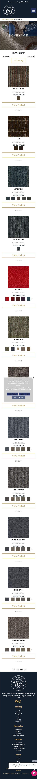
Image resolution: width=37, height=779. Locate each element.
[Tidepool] (18, 176)
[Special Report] (18, 549)
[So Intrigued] (18, 628)
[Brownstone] (18, 198)
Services (18, 739)
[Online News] (18, 527)
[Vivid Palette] (28, 349)
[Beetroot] (18, 298)
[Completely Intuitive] (18, 649)
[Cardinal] (18, 277)
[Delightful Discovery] (18, 327)
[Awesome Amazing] (23, 349)
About (18, 755)
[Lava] (18, 449)
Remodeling (18, 726)
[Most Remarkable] (12, 349)
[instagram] (19, 702)
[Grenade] (12, 449)
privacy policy (21, 387)
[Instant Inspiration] (28, 649)
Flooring (7, 19)
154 (25, 669)
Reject (24, 394)
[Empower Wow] (23, 649)
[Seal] (28, 449)
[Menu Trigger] (33, 10)
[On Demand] (28, 549)
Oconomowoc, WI (13, 2)
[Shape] (18, 427)
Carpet (11, 19)
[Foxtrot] (18, 226)
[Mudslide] (18, 76)
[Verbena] (23, 298)
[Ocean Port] (13, 198)
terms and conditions (12, 389)
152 (17, 669)
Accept (12, 394)
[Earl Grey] (23, 198)
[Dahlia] (12, 298)
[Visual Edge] (18, 377)
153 (21, 669)
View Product (18, 105)
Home (3, 19)
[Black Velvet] (21, 148)
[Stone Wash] (28, 298)
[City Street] (29, 198)
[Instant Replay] (23, 549)
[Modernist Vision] (18, 349)
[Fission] (23, 449)
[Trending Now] (12, 549)
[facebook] (16, 702)
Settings (18, 397)
